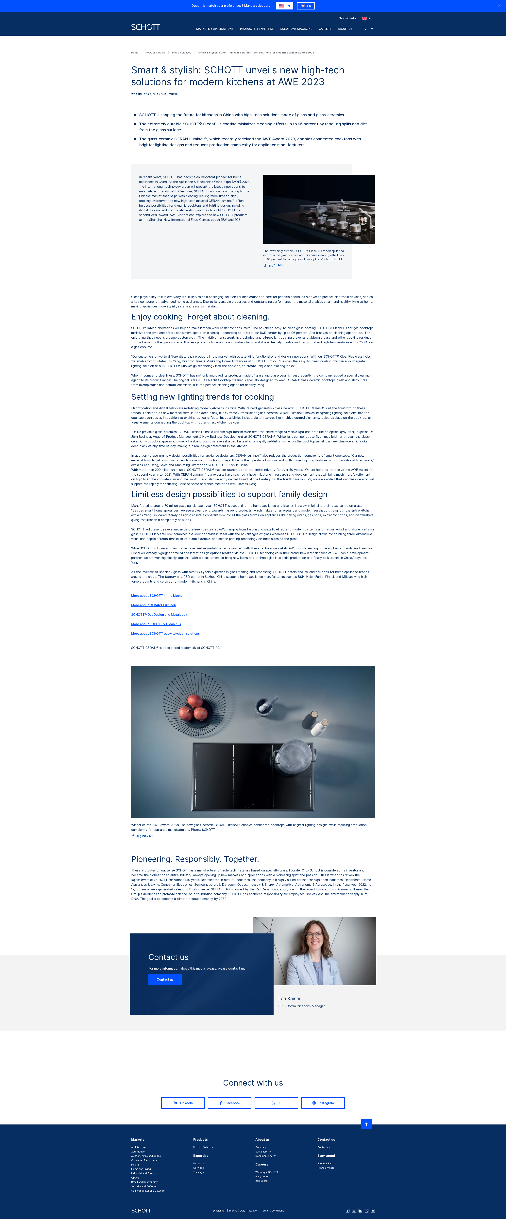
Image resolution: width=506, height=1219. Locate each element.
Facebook (233, 1103)
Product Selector (203, 1147)
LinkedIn (186, 1103)
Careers (325, 28)
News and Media (155, 52)
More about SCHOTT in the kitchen (157, 596)
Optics (135, 1177)
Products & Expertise (257, 28)
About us (345, 28)
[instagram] (354, 1210)
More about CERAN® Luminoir (153, 605)
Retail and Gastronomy (144, 1182)
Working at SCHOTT (266, 1172)
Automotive (138, 1151)
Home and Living (141, 1168)
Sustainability (263, 1151)
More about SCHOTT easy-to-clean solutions (165, 633)
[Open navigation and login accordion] (372, 28)
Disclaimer (219, 1210)
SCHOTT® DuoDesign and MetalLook (159, 615)
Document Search (265, 1155)
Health (135, 1164)
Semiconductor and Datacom (148, 1190)
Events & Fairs (325, 1163)
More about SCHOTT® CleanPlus (156, 624)
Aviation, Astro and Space (146, 1155)
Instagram (326, 1103)
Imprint (233, 1210)
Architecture (138, 1147)
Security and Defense (144, 1186)
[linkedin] (360, 1210)
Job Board (261, 1180)
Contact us (165, 979)
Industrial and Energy (143, 1173)
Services (198, 1167)
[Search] (364, 28)
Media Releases (182, 52)
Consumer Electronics (144, 1160)
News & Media (347, 18)
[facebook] (347, 1210)
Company (261, 1147)
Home (135, 52)
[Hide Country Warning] (499, 6)
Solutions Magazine (296, 28)
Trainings (198, 1172)
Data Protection (249, 1210)
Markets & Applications (214, 28)
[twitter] (366, 1210)
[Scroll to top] (366, 1124)
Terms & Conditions (272, 1210)
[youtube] (373, 1210)
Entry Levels (262, 1176)
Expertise (198, 1163)
